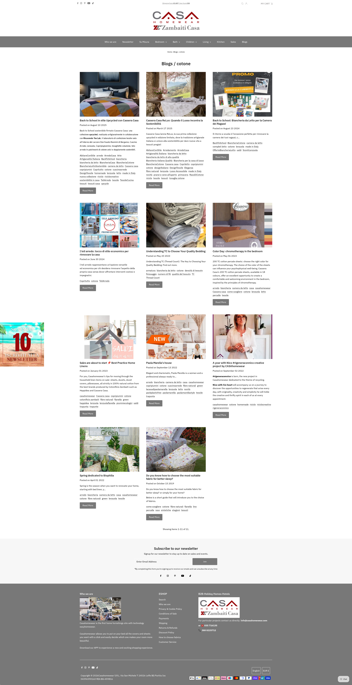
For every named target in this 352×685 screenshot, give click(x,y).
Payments (164, 618)
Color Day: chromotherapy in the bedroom (238, 251)
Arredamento (169, 150)
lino (195, 506)
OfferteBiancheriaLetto (224, 150)
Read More (87, 190)
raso (157, 510)
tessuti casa (94, 183)
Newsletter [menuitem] (127, 41)
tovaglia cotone (177, 178)
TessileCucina (127, 180)
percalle (217, 295)
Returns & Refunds (168, 627)
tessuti (83, 183)
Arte (119, 155)
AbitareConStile (87, 155)
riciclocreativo (112, 176)
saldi (239, 150)
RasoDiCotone (196, 174)
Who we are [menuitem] (110, 41)
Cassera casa (131, 166)
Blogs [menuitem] (244, 41)
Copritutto (98, 169)
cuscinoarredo (120, 169)
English (256, 670)
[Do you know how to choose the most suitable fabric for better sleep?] (176, 449)
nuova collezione (88, 176)
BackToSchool (108, 159)
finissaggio (151, 274)
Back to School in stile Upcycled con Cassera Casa (109, 120)
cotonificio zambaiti (89, 399)
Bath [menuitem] (175, 41)
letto (118, 173)
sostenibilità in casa (90, 180)
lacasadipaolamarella (156, 389)
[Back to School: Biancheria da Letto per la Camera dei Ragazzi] (242, 94)
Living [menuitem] (206, 41)
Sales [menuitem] (233, 41)
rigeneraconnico (221, 408)
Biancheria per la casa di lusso (189, 160)
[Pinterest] (84, 3)
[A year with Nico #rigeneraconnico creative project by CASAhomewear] (242, 336)
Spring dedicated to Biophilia (97, 475)
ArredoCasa (110, 155)
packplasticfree (153, 392)
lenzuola (111, 173)
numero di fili (164, 274)
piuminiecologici (124, 403)
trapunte (94, 406)
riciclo (100, 176)
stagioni (176, 510)
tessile (115, 180)
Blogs (175, 52)
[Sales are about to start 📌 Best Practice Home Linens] (109, 336)
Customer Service (167, 642)
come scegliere (234, 291)
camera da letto (116, 166)
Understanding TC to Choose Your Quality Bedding (175, 251)
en (250, 3)
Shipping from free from (176, 3)
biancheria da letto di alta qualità (162, 157)
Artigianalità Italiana (90, 159)
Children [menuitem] (190, 41)
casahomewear (262, 288)
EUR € (256, 3)
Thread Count (153, 277)
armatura (151, 270)
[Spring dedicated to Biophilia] (109, 449)
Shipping (163, 623)
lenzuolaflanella (107, 403)
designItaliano (161, 167)
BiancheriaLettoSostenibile (93, 166)
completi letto (220, 146)
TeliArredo (106, 180)
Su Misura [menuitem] (144, 41)
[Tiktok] (92, 3)
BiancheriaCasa (107, 162)
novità (149, 174)
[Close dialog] (40, 333)
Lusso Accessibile (178, 171)
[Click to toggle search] (242, 3)
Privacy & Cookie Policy (170, 609)
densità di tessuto (194, 270)
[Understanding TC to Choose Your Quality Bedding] (176, 225)
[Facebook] (78, 3)
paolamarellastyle (186, 392)
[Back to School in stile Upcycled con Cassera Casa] (109, 94)
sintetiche (166, 510)
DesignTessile (86, 173)
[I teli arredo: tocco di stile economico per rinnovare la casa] (109, 225)
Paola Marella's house (159, 362)
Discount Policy (166, 632)
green (126, 399)
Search (162, 599)
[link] (22, 344)
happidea (84, 403)
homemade (100, 173)
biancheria (121, 159)
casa (251, 288)
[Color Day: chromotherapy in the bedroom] (242, 225)
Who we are (164, 604)
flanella (118, 399)
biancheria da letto (89, 162)
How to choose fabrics (170, 637)
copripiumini (86, 169)
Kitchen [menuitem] (221, 41)
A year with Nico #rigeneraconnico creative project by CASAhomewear (238, 364)
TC (193, 274)
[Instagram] (81, 3)
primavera (183, 174)
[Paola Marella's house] (176, 336)
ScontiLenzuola (250, 150)
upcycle (105, 183)
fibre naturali (152, 171)
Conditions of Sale (168, 613)
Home (169, 52)
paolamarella (169, 392)
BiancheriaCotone (125, 162)
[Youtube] (89, 3)
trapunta (84, 406)
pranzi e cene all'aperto (165, 174)
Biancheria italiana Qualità (159, 160)
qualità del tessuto (181, 274)
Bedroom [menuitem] (160, 41)
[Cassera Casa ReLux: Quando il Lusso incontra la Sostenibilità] (176, 94)
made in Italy (128, 173)
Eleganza (188, 167)
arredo (100, 155)
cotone (108, 169)
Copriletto (185, 164)
